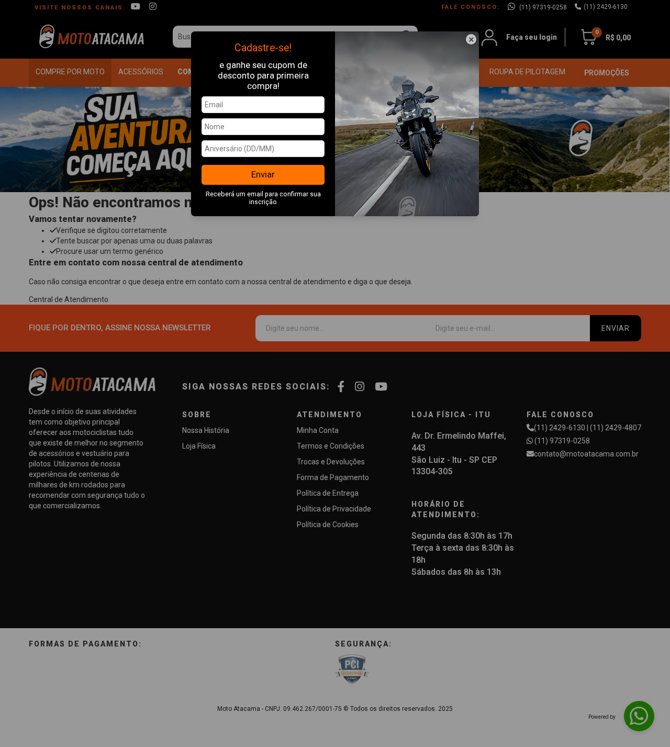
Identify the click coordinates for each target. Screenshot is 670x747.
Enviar (263, 174)
